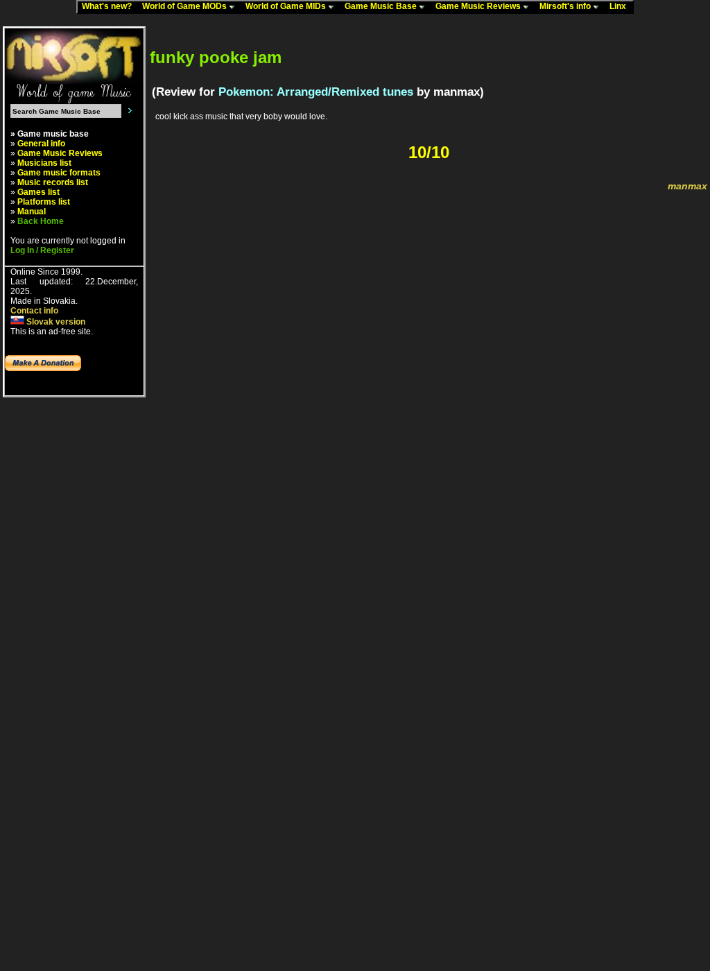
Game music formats (59, 173)
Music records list (52, 182)
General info (41, 143)
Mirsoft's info (566, 6)
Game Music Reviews (479, 6)
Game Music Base (382, 6)
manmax (687, 185)
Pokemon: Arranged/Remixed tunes (315, 91)
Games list (38, 192)
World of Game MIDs (286, 6)
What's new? (110, 6)
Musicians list (44, 163)
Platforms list (43, 202)
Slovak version (54, 322)
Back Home (40, 221)
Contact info (34, 311)
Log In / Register (42, 250)
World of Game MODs (185, 6)
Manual (31, 211)
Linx (620, 6)
